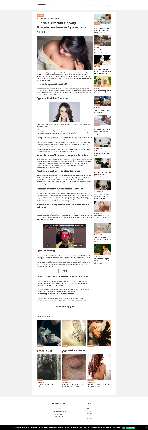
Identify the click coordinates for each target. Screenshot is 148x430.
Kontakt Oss (107, 5)
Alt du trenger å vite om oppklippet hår (45, 385)
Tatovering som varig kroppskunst (101, 111)
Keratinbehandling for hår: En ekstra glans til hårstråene (101, 261)
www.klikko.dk (59, 419)
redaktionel (40, 15)
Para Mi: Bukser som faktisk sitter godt (101, 51)
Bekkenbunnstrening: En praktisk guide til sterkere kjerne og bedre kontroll (102, 175)
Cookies (100, 5)
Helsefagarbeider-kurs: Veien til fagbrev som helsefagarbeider (102, 30)
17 (88, 350)
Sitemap (89, 418)
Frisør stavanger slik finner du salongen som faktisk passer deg (102, 71)
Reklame (87, 5)
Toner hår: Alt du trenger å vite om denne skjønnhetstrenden (72, 385)
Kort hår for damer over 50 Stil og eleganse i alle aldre (99, 385)
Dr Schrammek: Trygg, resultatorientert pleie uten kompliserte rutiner (102, 218)
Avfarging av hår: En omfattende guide (73, 351)
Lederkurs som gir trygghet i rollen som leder (101, 153)
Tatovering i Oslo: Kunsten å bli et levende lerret (102, 239)
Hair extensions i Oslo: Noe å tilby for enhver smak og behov (101, 196)
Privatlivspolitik (130, 427)
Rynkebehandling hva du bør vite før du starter (102, 92)
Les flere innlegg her (65, 306)
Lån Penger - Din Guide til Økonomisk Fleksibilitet (45, 351)
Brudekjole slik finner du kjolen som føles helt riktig (102, 131)
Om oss (94, 5)
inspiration (97, 23)
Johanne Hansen (54, 18)
